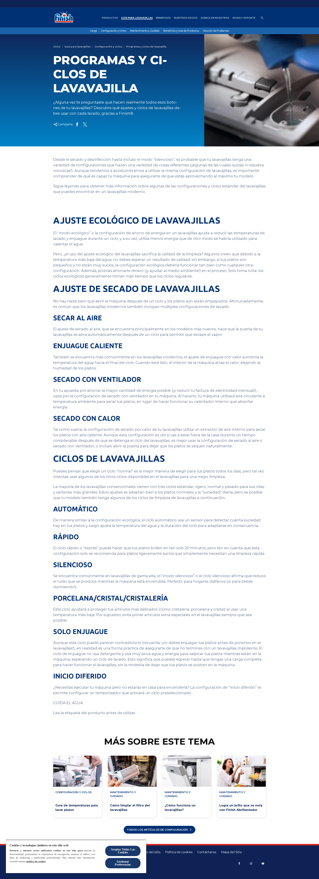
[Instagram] (251, 863)
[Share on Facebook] (77, 124)
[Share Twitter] (85, 124)
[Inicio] (63, 18)
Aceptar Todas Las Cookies (123, 851)
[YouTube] (263, 863)
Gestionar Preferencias (123, 863)
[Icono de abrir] (262, 18)
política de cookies (36, 861)
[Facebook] (239, 863)
